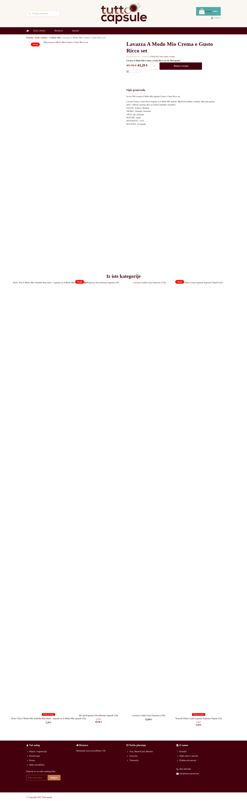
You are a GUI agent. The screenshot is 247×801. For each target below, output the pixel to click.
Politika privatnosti (187, 760)
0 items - (211, 11)
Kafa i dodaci (41, 37)
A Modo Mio (55, 37)
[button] (216, 18)
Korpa (32, 760)
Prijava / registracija (38, 751)
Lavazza (172, 57)
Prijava (54, 778)
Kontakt (183, 751)
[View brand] (133, 72)
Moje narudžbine (36, 765)
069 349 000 (185, 769)
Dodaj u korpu (181, 66)
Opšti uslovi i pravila (188, 756)
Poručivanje (34, 756)
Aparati (75, 31)
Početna (29, 37)
